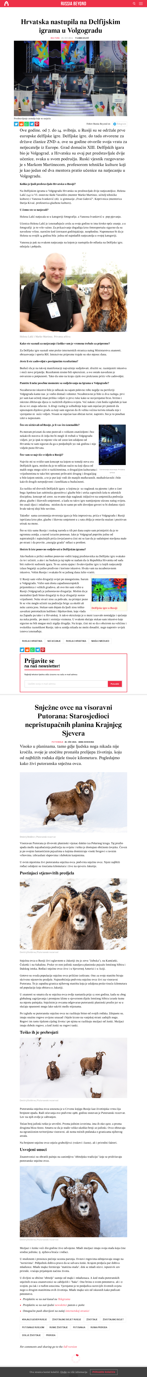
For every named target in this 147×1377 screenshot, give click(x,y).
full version (70, 1346)
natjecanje (54, 641)
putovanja (79, 1327)
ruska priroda (99, 1327)
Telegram (121, 124)
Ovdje (63, 1372)
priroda (50, 1335)
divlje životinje (31, 1335)
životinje (91, 1319)
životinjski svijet (113, 1319)
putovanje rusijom (33, 1327)
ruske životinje (59, 1327)
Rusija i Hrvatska (76, 641)
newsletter (61, 1305)
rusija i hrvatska (32, 641)
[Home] (6, 3)
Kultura (55, 38)
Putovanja (57, 742)
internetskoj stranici (77, 1311)
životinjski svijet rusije (66, 1319)
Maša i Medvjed (100, 641)
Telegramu (64, 1299)
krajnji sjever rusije (34, 1319)
